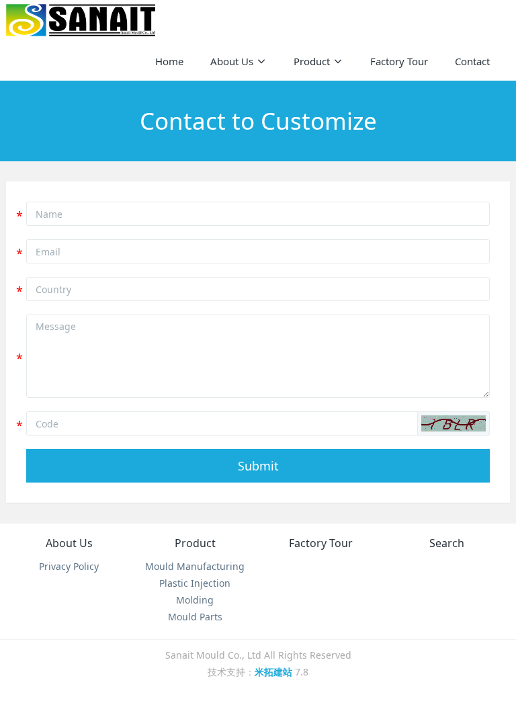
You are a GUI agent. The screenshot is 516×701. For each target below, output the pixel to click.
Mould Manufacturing (195, 566)
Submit (258, 466)
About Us (69, 543)
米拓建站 (275, 671)
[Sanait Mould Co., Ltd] (80, 20)
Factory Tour (321, 543)
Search (446, 543)
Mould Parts (195, 616)
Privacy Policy (69, 566)
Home (169, 61)
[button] (453, 423)
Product (195, 543)
